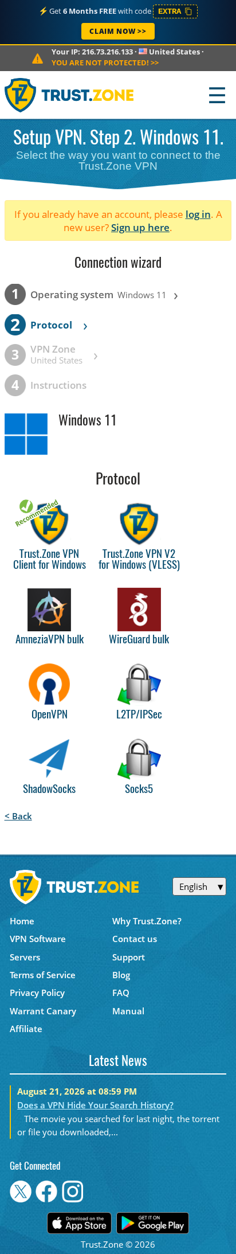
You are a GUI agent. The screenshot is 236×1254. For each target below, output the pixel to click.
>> (105, 62)
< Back (18, 816)
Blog (121, 974)
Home (22, 921)
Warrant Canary (43, 1011)
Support (128, 957)
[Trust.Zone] (70, 95)
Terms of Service (43, 974)
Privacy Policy (37, 992)
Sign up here (140, 227)
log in (198, 214)
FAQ (120, 992)
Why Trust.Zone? (147, 921)
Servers (25, 957)
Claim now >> (117, 31)
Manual (128, 1011)
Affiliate (26, 1028)
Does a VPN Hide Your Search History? (95, 1105)
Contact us (134, 938)
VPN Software (38, 938)
